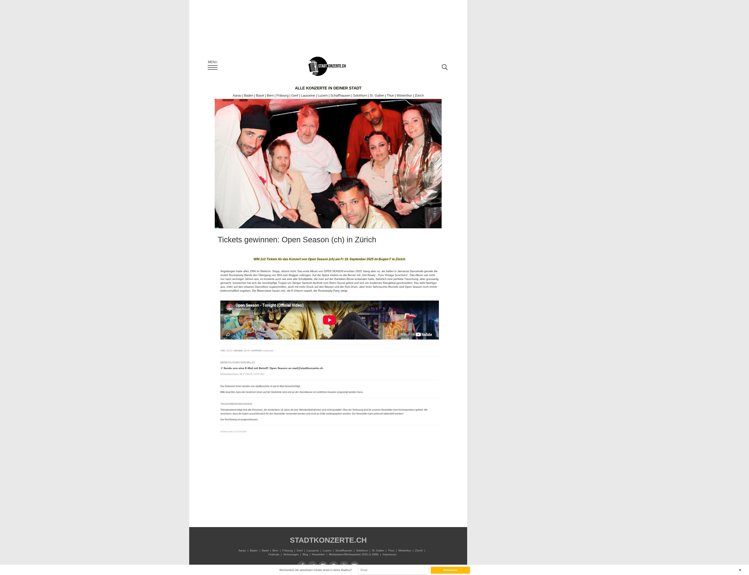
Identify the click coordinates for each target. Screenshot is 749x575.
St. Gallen (377, 95)
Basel (260, 95)
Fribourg (282, 95)
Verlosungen (291, 554)
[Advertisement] (329, 486)
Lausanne (308, 95)
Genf (294, 95)
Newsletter (318, 554)
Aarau (237, 95)
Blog (305, 554)
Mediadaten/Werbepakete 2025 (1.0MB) (354, 554)
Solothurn (360, 95)
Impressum (389, 554)
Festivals (273, 554)
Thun (390, 95)
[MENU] (212, 67)
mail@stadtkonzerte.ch (307, 368)
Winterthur (404, 95)
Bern (270, 95)
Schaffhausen (340, 95)
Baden (248, 95)
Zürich (419, 95)
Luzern (323, 95)
